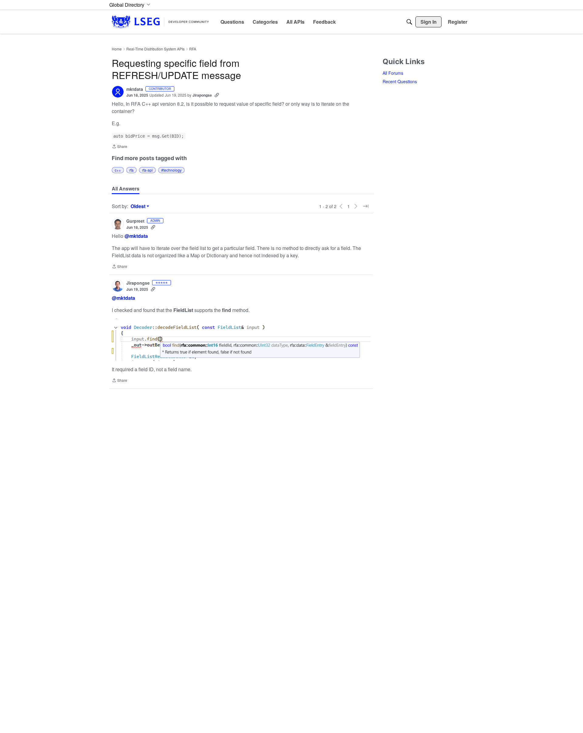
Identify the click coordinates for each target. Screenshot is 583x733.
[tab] (125, 188)
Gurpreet (135, 221)
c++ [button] (118, 170)
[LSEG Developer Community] (160, 21)
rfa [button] (131, 170)
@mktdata (136, 235)
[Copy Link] (216, 95)
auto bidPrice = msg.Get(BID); (148, 136)
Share (119, 147)
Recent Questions (400, 81)
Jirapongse (202, 95)
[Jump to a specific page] (365, 206)
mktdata (134, 89)
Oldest (139, 206)
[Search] (409, 21)
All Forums (393, 73)
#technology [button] (171, 170)
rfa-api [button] (147, 170)
